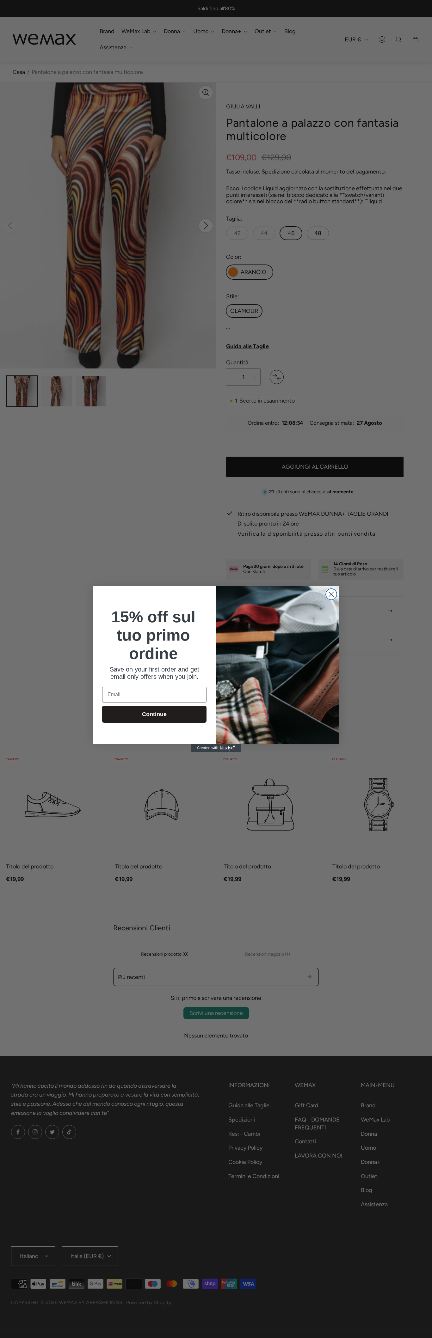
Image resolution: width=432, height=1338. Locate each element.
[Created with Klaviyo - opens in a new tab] (216, 748)
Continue (154, 714)
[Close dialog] (331, 594)
